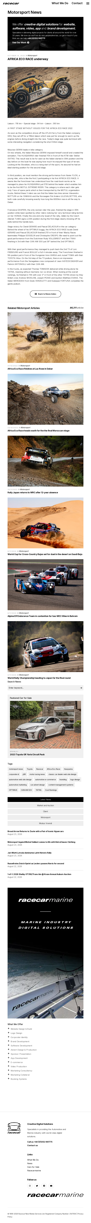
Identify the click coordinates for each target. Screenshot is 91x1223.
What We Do (60, 3)
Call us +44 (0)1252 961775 (39, 1142)
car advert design (37, 785)
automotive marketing (18, 785)
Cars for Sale (33, 1167)
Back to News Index (47, 294)
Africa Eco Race (53, 769)
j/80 (24, 774)
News (29, 1163)
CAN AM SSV (26, 790)
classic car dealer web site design (62, 774)
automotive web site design (20, 779)
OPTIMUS (13, 790)
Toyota (29, 769)
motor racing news (37, 774)
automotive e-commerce (45, 779)
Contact (77, 3)
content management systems (60, 785)
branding (63, 779)
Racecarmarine (34, 1170)
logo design (75, 779)
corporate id (14, 774)
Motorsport (32, 55)
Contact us (32, 1145)
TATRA (38, 790)
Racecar (39, 769)
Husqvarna (68, 769)
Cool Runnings (51, 790)
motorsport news (16, 769)
